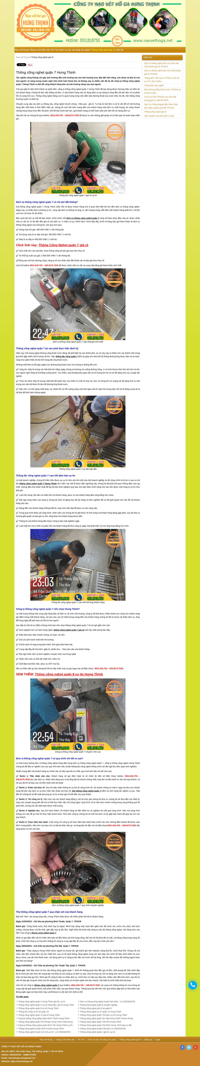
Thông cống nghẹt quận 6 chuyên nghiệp (98, 1005)
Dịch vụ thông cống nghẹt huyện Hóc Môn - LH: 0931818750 (107, 1001)
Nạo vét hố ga (21, 50)
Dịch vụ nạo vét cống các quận (75, 50)
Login (157, 1039)
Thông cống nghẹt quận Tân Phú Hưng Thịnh (100, 1022)
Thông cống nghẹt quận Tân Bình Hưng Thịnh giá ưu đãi (105, 1025)
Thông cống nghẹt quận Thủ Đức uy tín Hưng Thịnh (103, 1015)
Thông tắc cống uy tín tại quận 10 (33, 1011)
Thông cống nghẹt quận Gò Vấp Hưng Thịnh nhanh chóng (106, 1018)
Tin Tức (54, 50)
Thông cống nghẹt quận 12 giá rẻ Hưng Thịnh (39, 1015)
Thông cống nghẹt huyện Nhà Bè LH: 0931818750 (103, 1028)
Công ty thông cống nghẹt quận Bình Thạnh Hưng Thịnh (43, 1018)
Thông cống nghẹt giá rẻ (103, 50)
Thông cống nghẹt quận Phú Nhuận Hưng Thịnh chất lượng (45, 1022)
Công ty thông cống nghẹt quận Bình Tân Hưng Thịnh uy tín (45, 1025)
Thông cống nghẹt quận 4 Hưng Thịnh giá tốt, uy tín (41, 1001)
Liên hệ (119, 50)
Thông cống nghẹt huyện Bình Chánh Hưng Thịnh (41, 1028)
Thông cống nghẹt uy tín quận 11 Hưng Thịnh (100, 1011)
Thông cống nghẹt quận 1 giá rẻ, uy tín (97, 1032)
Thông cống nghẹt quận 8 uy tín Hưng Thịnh (38, 1008)
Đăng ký (149, 1039)
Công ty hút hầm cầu (40, 50)
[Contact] (193, 985)
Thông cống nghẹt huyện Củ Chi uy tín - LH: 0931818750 (44, 1032)
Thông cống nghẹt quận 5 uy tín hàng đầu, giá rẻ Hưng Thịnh (46, 1005)
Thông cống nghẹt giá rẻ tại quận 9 (96, 1008)
